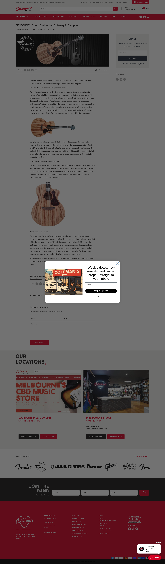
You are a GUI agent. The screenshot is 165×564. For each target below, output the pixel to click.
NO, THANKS (101, 296)
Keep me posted (101, 291)
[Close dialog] (117, 263)
